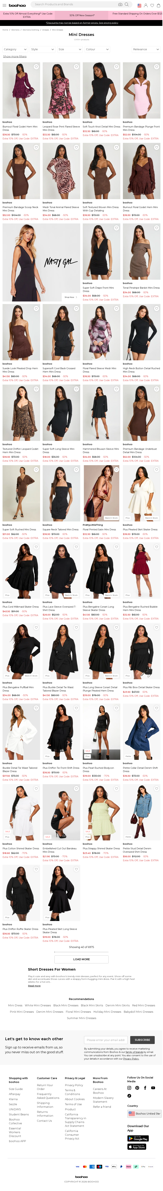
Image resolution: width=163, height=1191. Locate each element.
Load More (81, 959)
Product (70, 1109)
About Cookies (75, 1099)
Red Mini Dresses (143, 1005)
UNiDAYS (15, 1109)
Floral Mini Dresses (78, 1011)
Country (132, 1105)
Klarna (13, 1099)
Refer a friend (102, 1106)
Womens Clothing (31, 30)
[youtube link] (153, 1088)
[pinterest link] (137, 1088)
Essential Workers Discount (15, 1132)
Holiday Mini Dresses (107, 1011)
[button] (139, 6)
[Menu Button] (4, 5)
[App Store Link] (138, 1142)
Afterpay (14, 1094)
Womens (15, 30)
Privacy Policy (74, 1085)
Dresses (45, 30)
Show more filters (14, 56)
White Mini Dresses (38, 1005)
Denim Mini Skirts (118, 1005)
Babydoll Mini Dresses (138, 1011)
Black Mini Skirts (92, 1005)
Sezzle (13, 1104)
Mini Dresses (57, 30)
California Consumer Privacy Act (72, 1134)
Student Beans (19, 1114)
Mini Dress (15, 1005)
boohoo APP (17, 1141)
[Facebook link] (145, 1088)
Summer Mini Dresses (81, 1018)
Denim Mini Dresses (49, 1011)
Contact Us (44, 1120)
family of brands (134, 1052)
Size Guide (16, 1089)
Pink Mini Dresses (22, 1011)
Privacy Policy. (131, 1058)
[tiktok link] (129, 1096)
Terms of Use (73, 1104)
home (5, 30)
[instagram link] (129, 1088)
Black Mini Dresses (65, 1005)
